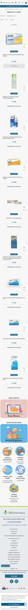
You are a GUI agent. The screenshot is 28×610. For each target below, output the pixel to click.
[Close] (27, 594)
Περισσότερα (14, 607)
